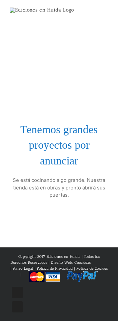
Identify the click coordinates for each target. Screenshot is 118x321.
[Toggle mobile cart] (93, 13)
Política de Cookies (92, 268)
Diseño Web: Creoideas (71, 262)
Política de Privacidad (55, 268)
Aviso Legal (23, 268)
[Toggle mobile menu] (105, 13)
